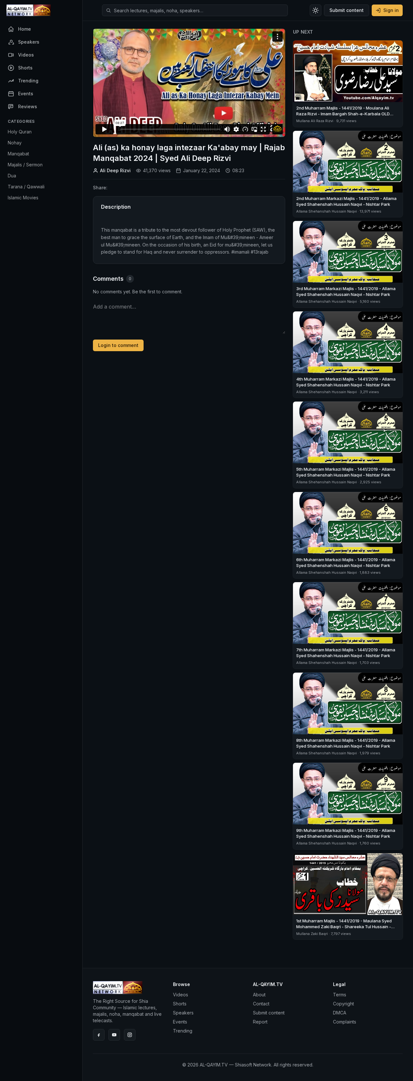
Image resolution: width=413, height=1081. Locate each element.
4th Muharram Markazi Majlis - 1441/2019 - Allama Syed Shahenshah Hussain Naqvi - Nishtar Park (346, 381)
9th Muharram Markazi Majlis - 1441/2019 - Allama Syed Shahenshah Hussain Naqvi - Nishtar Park (345, 833)
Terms (339, 994)
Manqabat (18, 153)
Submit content (346, 10)
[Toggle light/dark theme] (315, 10)
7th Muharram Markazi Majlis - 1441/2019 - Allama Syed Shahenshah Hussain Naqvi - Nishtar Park (345, 652)
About (259, 994)
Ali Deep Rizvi (115, 170)
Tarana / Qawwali (26, 186)
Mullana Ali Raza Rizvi (314, 121)
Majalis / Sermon (25, 164)
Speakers (183, 1012)
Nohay (15, 142)
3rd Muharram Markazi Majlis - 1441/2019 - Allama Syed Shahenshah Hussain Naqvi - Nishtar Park (346, 291)
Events (180, 1021)
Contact (261, 1003)
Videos (180, 994)
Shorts (179, 1003)
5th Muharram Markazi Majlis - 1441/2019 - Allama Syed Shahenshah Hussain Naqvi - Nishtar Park (345, 472)
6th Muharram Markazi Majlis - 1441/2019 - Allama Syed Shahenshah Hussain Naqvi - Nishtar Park (345, 562)
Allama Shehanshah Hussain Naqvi (326, 211)
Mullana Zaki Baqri (312, 933)
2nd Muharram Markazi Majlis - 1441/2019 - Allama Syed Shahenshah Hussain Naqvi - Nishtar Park (346, 201)
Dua (12, 175)
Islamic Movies (23, 197)
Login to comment (118, 345)
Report (260, 1021)
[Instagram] (130, 1035)
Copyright (343, 1003)
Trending (182, 1031)
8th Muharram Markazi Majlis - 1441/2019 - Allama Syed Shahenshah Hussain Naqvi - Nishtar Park (345, 743)
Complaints (344, 1021)
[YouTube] (114, 1035)
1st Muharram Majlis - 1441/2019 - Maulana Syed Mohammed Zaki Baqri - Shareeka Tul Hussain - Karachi (344, 926)
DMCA (339, 1012)
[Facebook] (99, 1035)
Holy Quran (20, 131)
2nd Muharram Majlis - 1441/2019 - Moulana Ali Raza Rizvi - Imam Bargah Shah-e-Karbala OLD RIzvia (343, 113)
